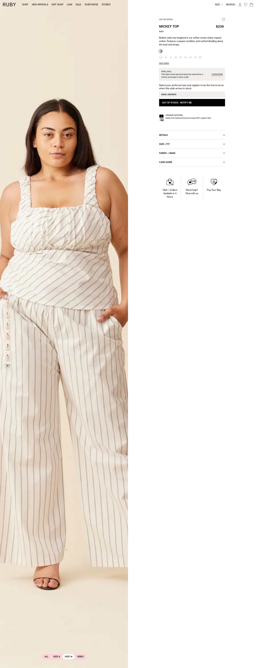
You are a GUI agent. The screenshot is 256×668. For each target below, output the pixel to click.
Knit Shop (57, 4)
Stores (106, 4)
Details (163, 135)
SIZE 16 (68, 656)
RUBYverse (91, 4)
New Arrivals (40, 4)
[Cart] (251, 4)
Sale (78, 4)
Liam (69, 4)
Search (230, 4)
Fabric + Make (167, 153)
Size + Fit (164, 144)
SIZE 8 (56, 656)
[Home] (9, 4)
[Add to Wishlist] (223, 20)
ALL (46, 656)
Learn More (217, 74)
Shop (25, 4)
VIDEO (80, 656)
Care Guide (165, 162)
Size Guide (164, 63)
